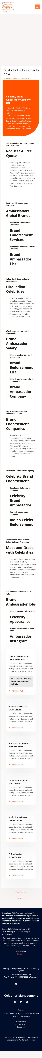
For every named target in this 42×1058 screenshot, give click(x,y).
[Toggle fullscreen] (14, 1052)
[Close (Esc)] (34, 1052)
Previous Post (21, 892)
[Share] (24, 1052)
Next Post (21, 898)
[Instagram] (27, 1002)
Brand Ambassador (12, 78)
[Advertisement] (21, 36)
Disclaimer (21, 954)
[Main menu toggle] (37, 6)
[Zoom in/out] (4, 1052)
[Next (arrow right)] (14, 1056)
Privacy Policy (21, 1024)
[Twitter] (21, 1002)
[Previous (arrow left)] (4, 1056)
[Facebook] (15, 1002)
